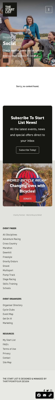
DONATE (27, 198)
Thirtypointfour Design (16, 381)
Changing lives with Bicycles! (27, 188)
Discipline (8, 37)
